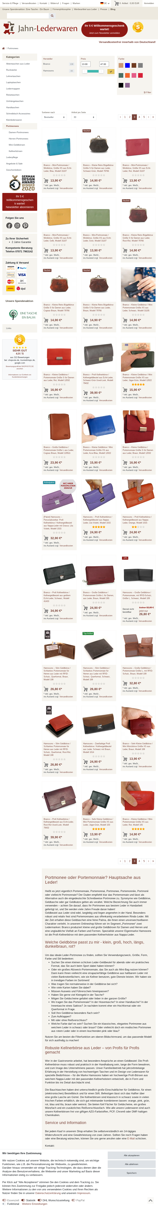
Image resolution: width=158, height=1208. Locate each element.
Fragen (65, 3)
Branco (46, 64)
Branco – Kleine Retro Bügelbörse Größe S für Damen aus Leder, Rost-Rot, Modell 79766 (138, 238)
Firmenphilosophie (62, 9)
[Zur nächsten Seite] (148, 117)
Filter (148, 92)
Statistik (30, 1200)
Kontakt (43, 3)
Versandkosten (29, 3)
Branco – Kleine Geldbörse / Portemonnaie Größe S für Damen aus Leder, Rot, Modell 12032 (59, 377)
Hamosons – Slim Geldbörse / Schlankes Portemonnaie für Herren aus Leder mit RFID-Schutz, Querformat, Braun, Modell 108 (57, 674)
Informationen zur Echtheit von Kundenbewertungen (19, 376)
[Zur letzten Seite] (153, 117)
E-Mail (131, 1138)
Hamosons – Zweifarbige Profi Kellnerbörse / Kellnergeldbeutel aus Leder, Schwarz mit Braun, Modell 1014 (97, 747)
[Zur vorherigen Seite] (120, 117)
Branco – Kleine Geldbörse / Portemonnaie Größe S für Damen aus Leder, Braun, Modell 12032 (138, 450)
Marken (76, 3)
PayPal (80, 1200)
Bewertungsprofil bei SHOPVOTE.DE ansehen (20, 367)
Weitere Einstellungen (34, 1203)
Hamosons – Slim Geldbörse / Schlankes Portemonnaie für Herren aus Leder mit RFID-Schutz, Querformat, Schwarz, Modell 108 (96, 674)
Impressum (83, 1193)
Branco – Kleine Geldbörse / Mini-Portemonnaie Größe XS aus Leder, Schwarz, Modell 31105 (138, 308)
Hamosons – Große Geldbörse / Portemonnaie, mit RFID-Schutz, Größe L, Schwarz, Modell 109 (137, 595)
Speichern (132, 1173)
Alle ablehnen (131, 1164)
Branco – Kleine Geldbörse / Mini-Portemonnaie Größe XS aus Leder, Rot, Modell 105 (138, 822)
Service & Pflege (10, 3)
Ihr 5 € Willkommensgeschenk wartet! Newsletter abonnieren (20, 202)
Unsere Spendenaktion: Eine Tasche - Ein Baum (25, 9)
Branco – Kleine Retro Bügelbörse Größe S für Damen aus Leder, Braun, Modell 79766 (98, 308)
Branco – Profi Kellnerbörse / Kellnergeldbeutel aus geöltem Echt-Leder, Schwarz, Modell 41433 (57, 596)
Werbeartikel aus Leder (85, 9)
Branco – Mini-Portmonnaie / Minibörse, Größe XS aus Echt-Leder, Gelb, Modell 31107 (58, 238)
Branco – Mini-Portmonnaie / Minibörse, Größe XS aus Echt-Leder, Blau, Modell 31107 (58, 168)
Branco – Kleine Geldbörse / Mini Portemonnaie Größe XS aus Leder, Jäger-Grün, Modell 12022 (137, 377)
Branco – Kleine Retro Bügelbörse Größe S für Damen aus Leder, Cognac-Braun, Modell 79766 (59, 308)
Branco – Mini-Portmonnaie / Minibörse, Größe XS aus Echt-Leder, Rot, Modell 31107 (137, 168)
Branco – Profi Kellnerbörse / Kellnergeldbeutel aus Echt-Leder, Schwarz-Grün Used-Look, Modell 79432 (98, 378)
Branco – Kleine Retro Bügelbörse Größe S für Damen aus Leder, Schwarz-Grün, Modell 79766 (98, 168)
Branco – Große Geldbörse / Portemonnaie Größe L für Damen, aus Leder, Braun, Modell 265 (98, 595)
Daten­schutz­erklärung (48, 1193)
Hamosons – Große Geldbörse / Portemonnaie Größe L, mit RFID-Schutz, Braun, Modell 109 (138, 671)
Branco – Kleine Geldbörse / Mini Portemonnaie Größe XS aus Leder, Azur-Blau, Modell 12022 (98, 450)
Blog (112, 9)
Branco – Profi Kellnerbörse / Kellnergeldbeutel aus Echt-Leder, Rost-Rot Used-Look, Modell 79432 (59, 823)
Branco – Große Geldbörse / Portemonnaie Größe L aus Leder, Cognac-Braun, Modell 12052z (59, 450)
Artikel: (129, 3)
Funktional (13, 1203)
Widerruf (54, 3)
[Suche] (52, 15)
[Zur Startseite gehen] (3, 49)
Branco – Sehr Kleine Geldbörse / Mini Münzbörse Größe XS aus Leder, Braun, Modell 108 (138, 746)
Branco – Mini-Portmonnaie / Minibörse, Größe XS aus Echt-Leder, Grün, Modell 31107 (97, 238)
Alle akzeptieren (131, 1155)
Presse (103, 9)
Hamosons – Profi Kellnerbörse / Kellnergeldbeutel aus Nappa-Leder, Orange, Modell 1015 (137, 520)
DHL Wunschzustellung (56, 1200)
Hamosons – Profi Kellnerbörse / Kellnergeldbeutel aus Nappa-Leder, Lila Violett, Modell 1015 (97, 520)
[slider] (84, 71)
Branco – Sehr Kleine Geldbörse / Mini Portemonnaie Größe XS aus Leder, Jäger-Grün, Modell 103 (98, 822)
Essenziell (13, 1200)
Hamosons (48, 70)
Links (8, 328)
